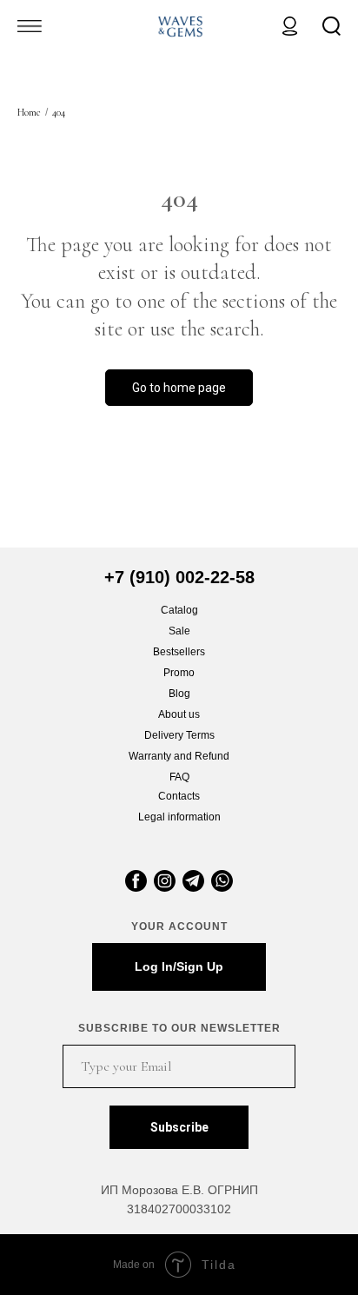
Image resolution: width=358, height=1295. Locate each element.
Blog (179, 693)
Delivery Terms (179, 735)
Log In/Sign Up (179, 966)
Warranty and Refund (179, 756)
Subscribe (179, 1127)
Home (29, 112)
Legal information (179, 817)
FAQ (179, 777)
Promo (179, 673)
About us (179, 714)
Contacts (179, 796)
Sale (179, 631)
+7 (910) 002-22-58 (179, 577)
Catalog (179, 610)
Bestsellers (179, 652)
